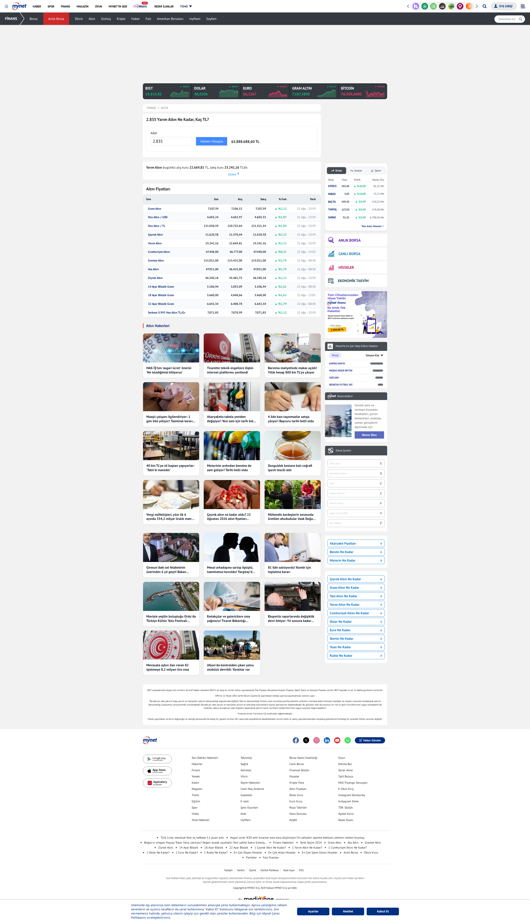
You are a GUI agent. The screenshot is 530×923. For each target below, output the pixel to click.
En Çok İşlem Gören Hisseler (319, 852)
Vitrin (244, 776)
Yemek (196, 776)
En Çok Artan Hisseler (282, 852)
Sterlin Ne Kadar (341, 638)
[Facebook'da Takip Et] (296, 740)
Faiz (148, 19)
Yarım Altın (155, 243)
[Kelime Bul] (433, 6)
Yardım (241, 870)
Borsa (33, 19)
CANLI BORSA (349, 253)
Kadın (195, 782)
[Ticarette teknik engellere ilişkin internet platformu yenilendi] (232, 347)
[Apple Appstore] (157, 770)
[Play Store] (157, 759)
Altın (92, 19)
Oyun (341, 758)
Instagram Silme (348, 801)
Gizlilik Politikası (269, 870)
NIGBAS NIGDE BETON (340, 370)
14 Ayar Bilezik (188, 847)
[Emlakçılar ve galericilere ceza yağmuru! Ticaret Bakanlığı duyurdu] (232, 596)
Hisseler (294, 776)
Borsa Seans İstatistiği (303, 758)
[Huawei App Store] (157, 782)
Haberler (197, 764)
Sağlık (244, 764)
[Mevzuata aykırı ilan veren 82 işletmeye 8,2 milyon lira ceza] (171, 645)
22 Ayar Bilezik (238, 847)
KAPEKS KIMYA (337, 363)
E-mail (245, 801)
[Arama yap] (484, 6)
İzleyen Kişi (372, 355)
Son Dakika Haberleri (205, 758)
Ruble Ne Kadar (341, 655)
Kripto (121, 19)
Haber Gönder (372, 740)
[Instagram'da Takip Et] (316, 740)
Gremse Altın (156, 260)
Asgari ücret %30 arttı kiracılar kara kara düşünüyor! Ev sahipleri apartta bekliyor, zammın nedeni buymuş (297, 837)
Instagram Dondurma (351, 795)
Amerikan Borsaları (170, 19)
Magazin (197, 789)
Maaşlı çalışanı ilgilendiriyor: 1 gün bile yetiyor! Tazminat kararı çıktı (169, 419)
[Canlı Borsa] (442, 6)
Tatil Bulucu (345, 776)
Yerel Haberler (201, 820)
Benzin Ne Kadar (341, 552)
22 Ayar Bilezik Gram (161, 304)
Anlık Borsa (56, 19)
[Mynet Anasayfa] (19, 5)
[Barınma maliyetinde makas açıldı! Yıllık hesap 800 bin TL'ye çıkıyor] (293, 347)
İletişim (228, 870)
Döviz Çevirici (343, 450)
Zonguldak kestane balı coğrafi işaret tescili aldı (290, 467)
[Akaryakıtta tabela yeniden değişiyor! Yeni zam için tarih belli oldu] (232, 396)
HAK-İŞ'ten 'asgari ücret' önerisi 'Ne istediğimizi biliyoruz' (168, 370)
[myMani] (141, 6)
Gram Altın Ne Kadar (344, 587)
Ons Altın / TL (156, 226)
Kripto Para (296, 782)
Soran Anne (345, 770)
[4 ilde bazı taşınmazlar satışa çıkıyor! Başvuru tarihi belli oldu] (293, 396)
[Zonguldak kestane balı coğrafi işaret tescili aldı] (293, 445)
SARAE (332, 217)
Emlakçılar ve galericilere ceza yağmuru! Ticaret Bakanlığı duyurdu (228, 618)
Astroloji (246, 770)
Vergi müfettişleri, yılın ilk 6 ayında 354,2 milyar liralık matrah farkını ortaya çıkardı (170, 516)
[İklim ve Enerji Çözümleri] (451, 6)
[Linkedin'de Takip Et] (327, 740)
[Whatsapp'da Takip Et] (347, 740)
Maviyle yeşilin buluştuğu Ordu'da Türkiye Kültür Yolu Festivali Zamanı (171, 618)
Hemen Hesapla (211, 141)
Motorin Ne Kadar (342, 560)
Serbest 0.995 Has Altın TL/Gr (166, 312)
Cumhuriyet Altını (159, 252)
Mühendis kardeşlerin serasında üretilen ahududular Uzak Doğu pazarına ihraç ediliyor (290, 516)
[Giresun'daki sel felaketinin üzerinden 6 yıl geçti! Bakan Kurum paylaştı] (171, 547)
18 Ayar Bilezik (213, 847)
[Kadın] (460, 6)
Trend (195, 795)
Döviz (79, 19)
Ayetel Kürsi (346, 814)
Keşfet (293, 820)
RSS (301, 870)
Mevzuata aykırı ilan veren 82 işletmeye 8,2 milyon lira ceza (167, 667)
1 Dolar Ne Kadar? (158, 852)
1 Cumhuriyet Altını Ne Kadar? (347, 847)
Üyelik (252, 870)
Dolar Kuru (296, 795)
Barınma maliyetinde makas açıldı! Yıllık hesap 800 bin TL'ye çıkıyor (292, 370)
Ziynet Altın (155, 278)
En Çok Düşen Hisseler (248, 852)
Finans (196, 770)
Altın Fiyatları (298, 789)
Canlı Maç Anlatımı (252, 789)
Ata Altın (153, 269)
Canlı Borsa (296, 764)
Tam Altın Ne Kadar (343, 596)
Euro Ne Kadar (340, 630)
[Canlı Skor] (424, 6)
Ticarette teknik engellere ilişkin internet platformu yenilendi (230, 370)
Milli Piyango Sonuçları (353, 782)
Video (195, 814)
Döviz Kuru (371, 852)
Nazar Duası (345, 820)
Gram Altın (154, 208)
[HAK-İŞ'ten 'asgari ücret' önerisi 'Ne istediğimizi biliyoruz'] (171, 347)
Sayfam (211, 19)
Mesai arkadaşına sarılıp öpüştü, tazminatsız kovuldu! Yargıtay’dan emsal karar (231, 569)
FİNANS (11, 18)
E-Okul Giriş (346, 789)
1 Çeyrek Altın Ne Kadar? (270, 847)
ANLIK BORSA (349, 240)
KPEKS (332, 186)
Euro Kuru (295, 801)
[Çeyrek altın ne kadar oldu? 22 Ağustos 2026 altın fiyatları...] (232, 494)
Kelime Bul (345, 764)
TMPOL (332, 209)
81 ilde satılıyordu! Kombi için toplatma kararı (289, 569)
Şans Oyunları (249, 807)
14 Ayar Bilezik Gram (161, 286)
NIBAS (332, 194)
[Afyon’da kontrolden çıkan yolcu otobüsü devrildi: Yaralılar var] (232, 645)
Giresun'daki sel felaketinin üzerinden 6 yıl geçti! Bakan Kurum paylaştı (166, 569)
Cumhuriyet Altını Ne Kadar (349, 613)
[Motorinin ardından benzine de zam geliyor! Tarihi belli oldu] (232, 445)
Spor (195, 807)
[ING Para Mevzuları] (469, 6)
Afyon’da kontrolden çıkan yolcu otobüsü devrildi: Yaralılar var (230, 667)
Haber (135, 19)
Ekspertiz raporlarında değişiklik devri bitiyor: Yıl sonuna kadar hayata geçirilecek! (291, 618)
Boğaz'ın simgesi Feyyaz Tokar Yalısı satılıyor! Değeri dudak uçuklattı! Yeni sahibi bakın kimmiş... (205, 842)
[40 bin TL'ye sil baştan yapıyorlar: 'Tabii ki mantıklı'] (171, 445)
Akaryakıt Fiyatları (343, 543)
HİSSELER (346, 267)
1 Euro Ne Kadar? (187, 852)
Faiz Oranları (271, 857)
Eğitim (196, 801)
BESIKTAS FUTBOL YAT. (341, 384)
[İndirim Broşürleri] (415, 6)
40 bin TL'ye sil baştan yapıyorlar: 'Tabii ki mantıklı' (170, 467)
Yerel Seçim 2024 (311, 842)
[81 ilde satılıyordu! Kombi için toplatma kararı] (293, 547)
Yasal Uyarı (289, 870)
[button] (6, 6)
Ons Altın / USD (157, 217)
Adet (154, 133)
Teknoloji (246, 758)
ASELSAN (334, 377)
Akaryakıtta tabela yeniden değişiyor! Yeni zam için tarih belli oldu (231, 419)
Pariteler (251, 857)
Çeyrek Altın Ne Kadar (345, 579)
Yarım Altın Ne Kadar (345, 604)
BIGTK (332, 202)
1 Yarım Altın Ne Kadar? (307, 847)
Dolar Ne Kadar (341, 621)
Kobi (243, 814)
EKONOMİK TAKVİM (353, 280)
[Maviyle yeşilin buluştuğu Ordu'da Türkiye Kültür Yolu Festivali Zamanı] (171, 596)
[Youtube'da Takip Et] (337, 740)
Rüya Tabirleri (298, 807)
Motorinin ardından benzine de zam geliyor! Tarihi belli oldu (229, 467)
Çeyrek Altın (155, 234)
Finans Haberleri (283, 842)
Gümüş (106, 19)
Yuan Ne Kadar (340, 647)
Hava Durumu (298, 814)
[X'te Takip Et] (306, 740)
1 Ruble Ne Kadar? (216, 852)
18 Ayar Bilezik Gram (161, 295)
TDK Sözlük (345, 807)
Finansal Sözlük (299, 770)
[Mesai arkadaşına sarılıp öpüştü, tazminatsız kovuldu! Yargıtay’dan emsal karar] (232, 547)
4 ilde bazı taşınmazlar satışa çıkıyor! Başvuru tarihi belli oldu (291, 419)
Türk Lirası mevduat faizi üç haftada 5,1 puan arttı (192, 837)
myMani (194, 19)
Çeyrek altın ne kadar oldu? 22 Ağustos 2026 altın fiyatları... (229, 516)
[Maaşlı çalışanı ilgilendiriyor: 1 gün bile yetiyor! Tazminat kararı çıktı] (171, 396)
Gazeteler (246, 795)
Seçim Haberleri (250, 782)
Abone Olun (369, 435)
